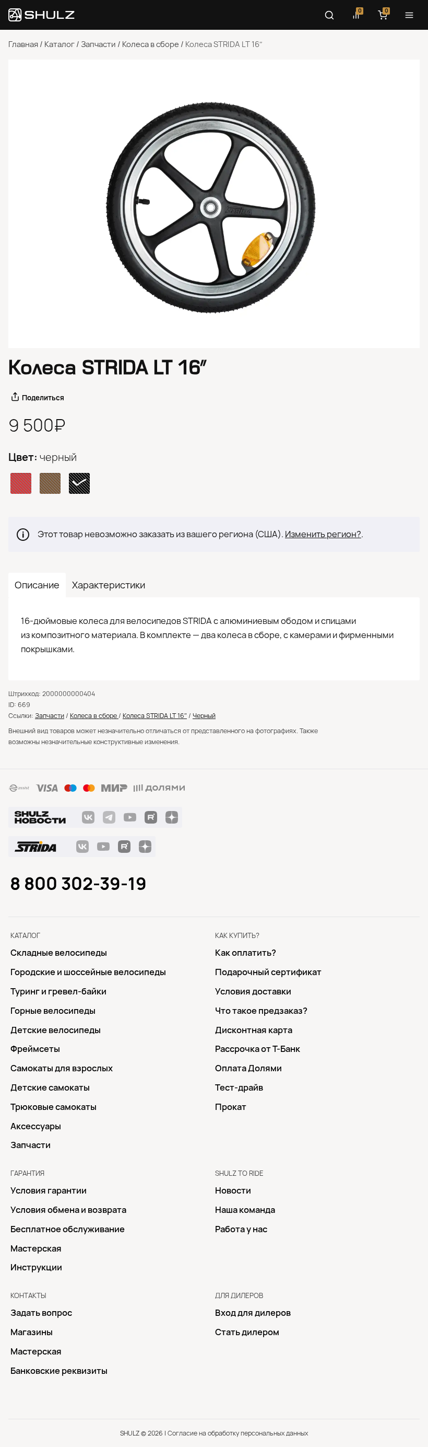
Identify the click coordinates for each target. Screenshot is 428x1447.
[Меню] (409, 15)
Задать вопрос (41, 1312)
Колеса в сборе (150, 44)
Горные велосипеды (53, 1010)
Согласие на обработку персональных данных (238, 1433)
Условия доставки (253, 991)
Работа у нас (241, 1229)
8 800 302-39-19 (78, 883)
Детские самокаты (50, 1087)
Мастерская (36, 1248)
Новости (233, 1190)
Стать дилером (247, 1332)
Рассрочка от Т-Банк (257, 1049)
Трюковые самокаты (53, 1107)
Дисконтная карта (253, 1030)
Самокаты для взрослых (61, 1068)
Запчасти (98, 44)
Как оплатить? (245, 952)
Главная (23, 44)
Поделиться (43, 397)
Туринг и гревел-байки (58, 991)
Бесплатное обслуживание (67, 1229)
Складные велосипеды (58, 952)
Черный (204, 715)
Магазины (31, 1332)
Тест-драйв (239, 1087)
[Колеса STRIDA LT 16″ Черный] (214, 204)
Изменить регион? (323, 534)
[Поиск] (329, 15)
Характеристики (108, 585)
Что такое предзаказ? (261, 1010)
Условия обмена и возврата (68, 1210)
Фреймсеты (35, 1049)
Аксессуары (35, 1126)
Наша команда (245, 1210)
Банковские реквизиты (59, 1370)
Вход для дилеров (253, 1312)
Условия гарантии (48, 1190)
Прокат (230, 1107)
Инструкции (36, 1267)
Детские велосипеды (55, 1030)
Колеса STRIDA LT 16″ (155, 715)
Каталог (59, 44)
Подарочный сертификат (268, 972)
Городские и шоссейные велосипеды (88, 972)
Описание (37, 585)
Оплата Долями (248, 1068)
